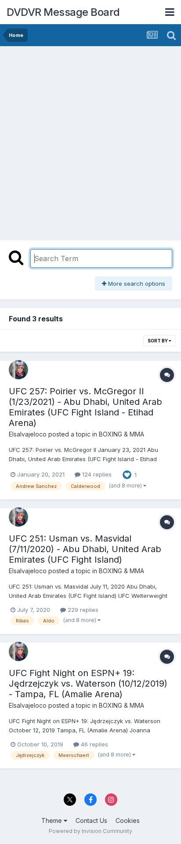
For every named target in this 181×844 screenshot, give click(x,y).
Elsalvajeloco (28, 434)
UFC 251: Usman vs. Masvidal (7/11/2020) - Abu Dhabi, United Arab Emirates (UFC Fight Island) (85, 549)
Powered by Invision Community (90, 831)
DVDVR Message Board (63, 12)
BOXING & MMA (121, 434)
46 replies (93, 744)
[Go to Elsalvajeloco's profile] (18, 369)
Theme (52, 820)
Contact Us (91, 820)
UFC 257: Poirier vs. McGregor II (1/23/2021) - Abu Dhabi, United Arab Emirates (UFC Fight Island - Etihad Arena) (85, 407)
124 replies (96, 474)
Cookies (128, 820)
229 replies (82, 609)
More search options (135, 283)
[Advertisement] (90, 141)
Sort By (158, 340)
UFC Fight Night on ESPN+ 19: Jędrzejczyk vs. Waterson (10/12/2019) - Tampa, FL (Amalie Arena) (88, 683)
